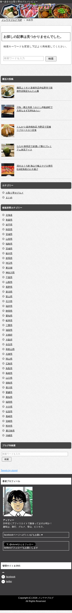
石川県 (9, 301)
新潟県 (9, 291)
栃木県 (9, 253)
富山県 (9, 296)
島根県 (9, 373)
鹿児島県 (10, 430)
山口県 (9, 378)
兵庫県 (9, 354)
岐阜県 (9, 320)
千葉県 (9, 277)
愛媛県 (9, 392)
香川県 (9, 387)
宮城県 (9, 234)
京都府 (9, 335)
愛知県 (9, 315)
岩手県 (9, 224)
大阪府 (9, 339)
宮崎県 (9, 421)
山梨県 (9, 282)
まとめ (9, 197)
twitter (9, 581)
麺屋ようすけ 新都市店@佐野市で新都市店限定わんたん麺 (35, 89)
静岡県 (9, 311)
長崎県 (9, 416)
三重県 (9, 325)
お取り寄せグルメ (14, 192)
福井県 (9, 306)
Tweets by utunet (9, 470)
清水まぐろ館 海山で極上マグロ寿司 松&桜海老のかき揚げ (35, 167)
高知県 (9, 397)
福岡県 (9, 402)
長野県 (9, 287)
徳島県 (9, 383)
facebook (10, 576)
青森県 (9, 220)
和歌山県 (10, 349)
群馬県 (9, 258)
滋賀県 (9, 330)
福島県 (9, 244)
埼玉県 (9, 263)
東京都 (9, 268)
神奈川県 (10, 272)
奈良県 (9, 344)
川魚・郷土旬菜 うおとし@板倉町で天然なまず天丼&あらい (35, 109)
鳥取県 (9, 368)
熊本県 (9, 426)
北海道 (9, 215)
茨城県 (9, 248)
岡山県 (9, 359)
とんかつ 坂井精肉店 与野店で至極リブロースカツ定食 (34, 128)
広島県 (9, 363)
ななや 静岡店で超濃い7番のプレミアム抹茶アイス (34, 148)
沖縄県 (9, 435)
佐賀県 (9, 411)
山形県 (9, 239)
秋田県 (9, 229)
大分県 (9, 406)
